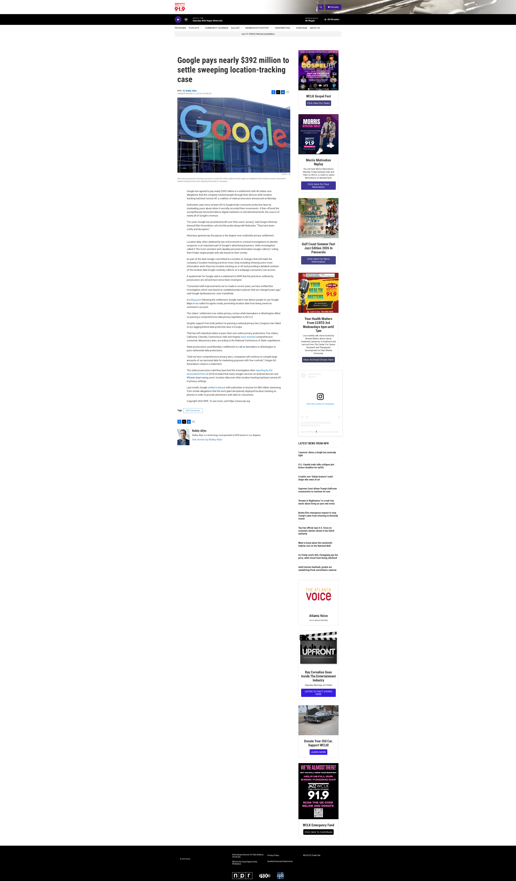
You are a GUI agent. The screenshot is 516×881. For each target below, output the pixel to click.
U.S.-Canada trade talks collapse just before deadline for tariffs (316, 466)
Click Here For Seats (318, 103)
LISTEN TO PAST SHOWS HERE (318, 693)
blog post (196, 299)
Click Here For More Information (318, 260)
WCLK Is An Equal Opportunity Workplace (244, 863)
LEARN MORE (318, 752)
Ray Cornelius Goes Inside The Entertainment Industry (318, 676)
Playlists (194, 28)
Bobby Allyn (191, 90)
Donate (334, 7)
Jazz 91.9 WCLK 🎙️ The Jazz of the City (318, 432)
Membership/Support (257, 28)
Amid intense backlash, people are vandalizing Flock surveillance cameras (317, 568)
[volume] (186, 20)
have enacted (248, 336)
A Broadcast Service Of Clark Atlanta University (247, 856)
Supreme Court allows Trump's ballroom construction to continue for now (317, 490)
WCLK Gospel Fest (318, 96)
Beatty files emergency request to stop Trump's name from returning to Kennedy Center (318, 515)
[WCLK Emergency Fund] (318, 791)
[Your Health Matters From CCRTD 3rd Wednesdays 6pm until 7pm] (318, 293)
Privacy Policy (273, 855)
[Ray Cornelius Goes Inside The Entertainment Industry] (318, 648)
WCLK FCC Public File (311, 855)
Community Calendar (216, 28)
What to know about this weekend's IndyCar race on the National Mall (315, 544)
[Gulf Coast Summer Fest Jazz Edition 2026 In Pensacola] (318, 218)
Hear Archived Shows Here (318, 359)
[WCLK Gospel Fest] (318, 70)
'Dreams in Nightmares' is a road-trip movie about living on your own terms (316, 502)
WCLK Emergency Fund (318, 825)
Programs (180, 28)
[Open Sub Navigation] (201, 28)
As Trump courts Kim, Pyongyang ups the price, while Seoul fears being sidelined (318, 556)
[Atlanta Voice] (318, 595)
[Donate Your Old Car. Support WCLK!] (318, 720)
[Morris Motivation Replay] (318, 134)
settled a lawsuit (216, 387)
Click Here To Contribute (318, 832)
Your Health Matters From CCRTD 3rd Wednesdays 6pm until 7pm (318, 325)
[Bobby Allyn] (183, 437)
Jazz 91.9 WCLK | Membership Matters (258, 34)
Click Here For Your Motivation (318, 185)
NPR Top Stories (193, 410)
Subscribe (301, 28)
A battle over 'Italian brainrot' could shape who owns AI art (315, 478)
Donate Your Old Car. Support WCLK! (318, 743)
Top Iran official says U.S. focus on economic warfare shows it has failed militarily (316, 530)
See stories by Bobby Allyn (207, 439)
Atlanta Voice (318, 616)
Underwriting (282, 28)
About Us (315, 28)
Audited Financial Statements (280, 861)
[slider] (190, 19)
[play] (178, 19)
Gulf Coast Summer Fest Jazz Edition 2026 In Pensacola (318, 248)
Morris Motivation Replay (318, 162)
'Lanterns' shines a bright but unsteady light (317, 454)
